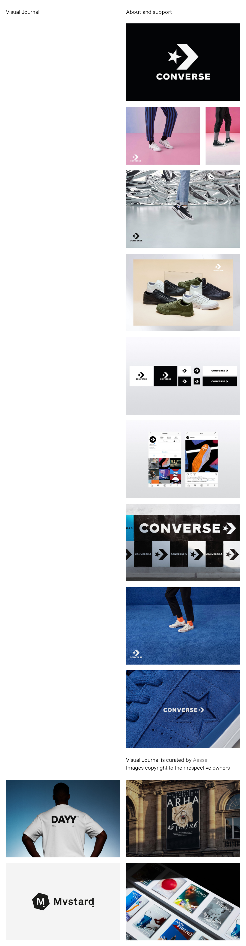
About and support (149, 11)
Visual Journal (23, 11)
